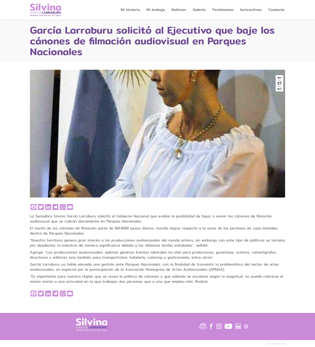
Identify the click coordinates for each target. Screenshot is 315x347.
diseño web (278, 343)
